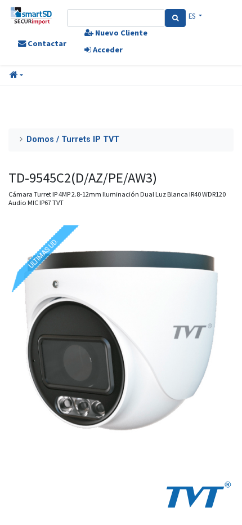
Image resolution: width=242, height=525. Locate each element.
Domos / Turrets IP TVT (72, 139)
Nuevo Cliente (120, 33)
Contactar (46, 43)
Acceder (107, 50)
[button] (16, 75)
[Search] (175, 18)
